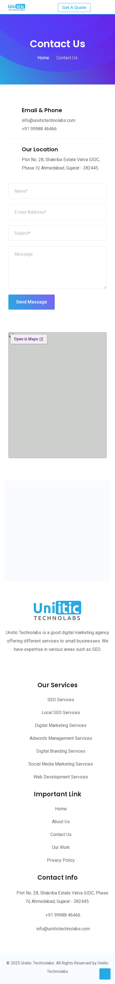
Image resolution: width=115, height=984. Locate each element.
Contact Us (60, 834)
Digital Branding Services (60, 751)
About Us (61, 821)
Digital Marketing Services (61, 725)
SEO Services (60, 699)
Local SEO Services (61, 712)
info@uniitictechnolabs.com (63, 928)
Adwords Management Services (61, 738)
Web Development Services (60, 777)
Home (61, 808)
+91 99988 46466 (39, 128)
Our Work (61, 847)
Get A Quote (74, 7)
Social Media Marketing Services (60, 764)
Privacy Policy (61, 860)
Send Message (31, 302)
